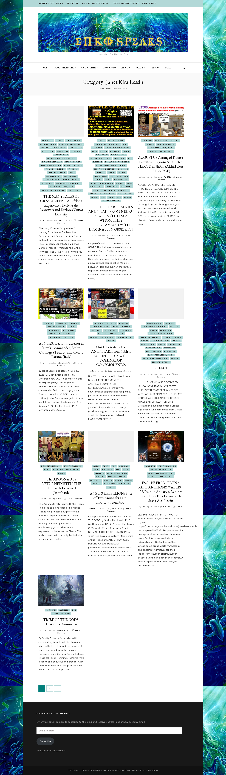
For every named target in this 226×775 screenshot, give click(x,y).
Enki (43, 220)
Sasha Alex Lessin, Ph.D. (61, 187)
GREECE (161, 368)
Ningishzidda (106, 183)
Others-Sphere (51, 180)
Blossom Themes (117, 770)
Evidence (76, 151)
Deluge (126, 151)
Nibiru (93, 183)
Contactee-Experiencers (53, 148)
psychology (110, 330)
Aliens (59, 141)
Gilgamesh (123, 169)
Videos (78, 190)
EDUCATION (72, 3)
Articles (111, 323)
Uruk (111, 197)
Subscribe (45, 741)
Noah (129, 183)
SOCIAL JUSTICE (149, 3)
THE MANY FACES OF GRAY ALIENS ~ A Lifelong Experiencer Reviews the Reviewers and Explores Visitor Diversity (61, 205)
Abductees (47, 141)
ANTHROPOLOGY (46, 3)
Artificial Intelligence (71, 144)
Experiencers (61, 155)
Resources (169, 351)
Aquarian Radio (48, 144)
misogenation (53, 176)
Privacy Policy (152, 770)
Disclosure (48, 151)
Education (62, 151)
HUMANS (139, 68)
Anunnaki (97, 148)
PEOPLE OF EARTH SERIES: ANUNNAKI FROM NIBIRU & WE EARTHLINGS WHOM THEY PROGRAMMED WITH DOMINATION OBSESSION (111, 218)
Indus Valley (100, 176)
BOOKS (59, 3)
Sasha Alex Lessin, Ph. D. (68, 183)
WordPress (140, 770)
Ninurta (97, 484)
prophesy (96, 330)
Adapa (111, 141)
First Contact (73, 162)
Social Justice (125, 337)
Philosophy (54, 330)
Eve (130, 158)
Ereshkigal (119, 158)
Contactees (75, 148)
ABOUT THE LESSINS (64, 68)
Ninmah (119, 183)
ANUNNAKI (108, 68)
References (111, 187)
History (78, 165)
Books (103, 151)
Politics (126, 327)
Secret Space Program (52, 190)
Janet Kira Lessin (57, 172)
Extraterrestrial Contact (61, 158)
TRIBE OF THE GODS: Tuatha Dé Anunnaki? (61, 621)
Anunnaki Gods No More (117, 148)
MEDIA (154, 68)
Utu (119, 197)
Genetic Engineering (51, 165)
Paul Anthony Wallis (160, 470)
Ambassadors (73, 141)
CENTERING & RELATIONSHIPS (126, 3)
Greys (67, 165)
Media (72, 172)
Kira (94, 371)
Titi (103, 197)
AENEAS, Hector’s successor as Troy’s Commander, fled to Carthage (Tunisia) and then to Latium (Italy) (61, 350)
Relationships (153, 351)
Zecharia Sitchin (111, 201)
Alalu (120, 141)
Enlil (108, 158)
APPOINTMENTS (88, 68)
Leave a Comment (124, 371)
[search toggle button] (184, 68)
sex (69, 190)
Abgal (102, 141)
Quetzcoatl (96, 187)
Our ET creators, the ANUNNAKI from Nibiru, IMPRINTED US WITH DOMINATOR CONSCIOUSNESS (111, 355)
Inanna (111, 172)
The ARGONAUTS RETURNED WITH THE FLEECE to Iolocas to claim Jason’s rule (61, 486)
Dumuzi (114, 155)
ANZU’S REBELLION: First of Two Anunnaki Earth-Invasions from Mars (111, 498)
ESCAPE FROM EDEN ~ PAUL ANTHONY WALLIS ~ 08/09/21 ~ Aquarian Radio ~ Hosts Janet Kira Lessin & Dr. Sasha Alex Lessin (160, 491)
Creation (115, 151)
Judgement (95, 480)
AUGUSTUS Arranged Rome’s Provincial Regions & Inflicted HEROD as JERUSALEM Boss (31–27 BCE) (160, 164)
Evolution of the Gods (117, 162)
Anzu (94, 151)
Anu (125, 144)
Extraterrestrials (52, 162)
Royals (96, 190)
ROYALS (167, 68)
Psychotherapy (71, 180)
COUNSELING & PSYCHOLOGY (95, 3)
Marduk (98, 180)
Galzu (123, 165)
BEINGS (124, 68)
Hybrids (49, 169)
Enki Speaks (96, 158)
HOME (44, 68)
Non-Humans (70, 176)
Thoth (94, 197)
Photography (153, 348)
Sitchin (128, 194)
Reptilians (47, 183)
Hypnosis (73, 169)
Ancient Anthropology (107, 144)
